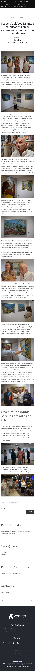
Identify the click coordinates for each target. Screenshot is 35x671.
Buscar (3, 508)
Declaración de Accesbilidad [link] (20, 666)
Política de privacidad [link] (9, 664)
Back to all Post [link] (18, 17)
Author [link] (8, 502)
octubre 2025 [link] (5, 592)
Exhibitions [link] (23, 42)
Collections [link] (14, 42)
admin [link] (19, 40)
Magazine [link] (15, 502)
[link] (4, 643)
